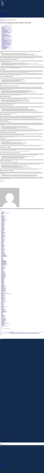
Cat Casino (11, 332)
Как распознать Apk (4, 46)
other (1, 296)
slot (1, 312)
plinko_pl (2, 304)
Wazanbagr (2, 322)
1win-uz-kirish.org (3, 221)
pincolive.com (2, 302)
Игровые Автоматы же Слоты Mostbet (6, 42)
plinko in (2, 303)
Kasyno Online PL (3, 274)
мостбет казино (39, 78)
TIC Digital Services (3, 434)
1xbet (1, 222)
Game (2, 269)
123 (1, 214)
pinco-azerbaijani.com (3, 301)
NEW (1, 291)
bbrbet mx (2, 245)
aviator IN (2, 240)
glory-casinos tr (2, 272)
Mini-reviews (2, 279)
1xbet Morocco (2, 226)
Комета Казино (3, 324)
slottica (2, 314)
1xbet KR (2, 225)
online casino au (3, 295)
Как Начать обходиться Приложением (6, 32)
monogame (2, 282)
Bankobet (2, 243)
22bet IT (2, 231)
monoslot (2, 283)
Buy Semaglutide (3, 250)
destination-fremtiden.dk (3, 261)
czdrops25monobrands (3, 260)
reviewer (2, 308)
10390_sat (2, 213)
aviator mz (2, 241)
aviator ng (2, 242)
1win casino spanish (3, 217)
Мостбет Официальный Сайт (5, 47)
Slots (1, 313)
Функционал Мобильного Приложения (6, 45)
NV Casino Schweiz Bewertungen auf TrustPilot (6, 293)
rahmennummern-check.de (4, 306)
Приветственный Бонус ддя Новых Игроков (7, 39)
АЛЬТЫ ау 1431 (3, 323)
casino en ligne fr (3, 252)
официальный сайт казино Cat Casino (25, 333)
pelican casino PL (3, 298)
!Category (2, 212)
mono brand (2, 280)
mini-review (2, 278)
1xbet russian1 (2, 228)
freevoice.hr (2, 268)
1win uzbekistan (3, 220)
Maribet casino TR (3, 276)
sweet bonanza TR (3, 316)
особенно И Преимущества (5, 31)
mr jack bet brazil (3, 289)
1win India (2, 218)
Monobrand (2, 281)
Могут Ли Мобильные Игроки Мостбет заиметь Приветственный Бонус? (6, 35)
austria (2, 238)
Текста (2, 325)
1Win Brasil (2, 216)
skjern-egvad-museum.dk (3, 311)
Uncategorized (1, 18)
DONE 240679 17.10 (3, 262)
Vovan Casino (2, 321)
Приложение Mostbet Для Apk (5, 30)
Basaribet (2, 244)
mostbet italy (2, 285)
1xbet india (2, 224)
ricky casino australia (3, 309)
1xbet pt (2, 227)
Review (2, 307)
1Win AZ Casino (3, 215)
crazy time (2, 258)
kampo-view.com (3, 273)
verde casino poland (3, 319)
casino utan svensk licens (3, 255)
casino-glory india (3, 256)
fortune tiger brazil (3, 267)
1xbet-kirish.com (3, 229)
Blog (1, 247)
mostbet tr (2, 287)
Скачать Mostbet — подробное (5, 34)
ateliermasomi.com (3, 237)
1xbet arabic (2, 223)
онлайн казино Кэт (14, 333)
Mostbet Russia (2, 286)
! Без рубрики (2, 211)
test (1, 317)
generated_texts (2, 271)
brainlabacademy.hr (3, 249)
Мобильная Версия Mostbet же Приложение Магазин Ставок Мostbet (6, 40)
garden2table (2, 270)
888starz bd (2, 233)
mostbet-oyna (2, 288)
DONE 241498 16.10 (3, 263)
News (1, 292)
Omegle (2, 294)
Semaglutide (2, 310)
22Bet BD (2, 230)
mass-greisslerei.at (3, 277)
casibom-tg (2, 251)
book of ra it (2, 248)
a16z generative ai (3, 235)
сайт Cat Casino (36, 333)
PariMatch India (3, 297)
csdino (2, 259)
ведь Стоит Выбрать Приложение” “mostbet (6, 41)
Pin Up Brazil (2, 299)
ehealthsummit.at (3, 266)
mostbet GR (2, 284)
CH (1, 257)
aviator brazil (2, 239)
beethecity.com (2, 246)
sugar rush (2, 315)
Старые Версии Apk (4, 27)
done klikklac (2, 265)
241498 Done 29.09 (3, 232)
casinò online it (2, 254)
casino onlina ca (3, 253)
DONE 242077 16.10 (3, 264)
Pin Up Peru (2, 300)
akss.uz (2, 236)
